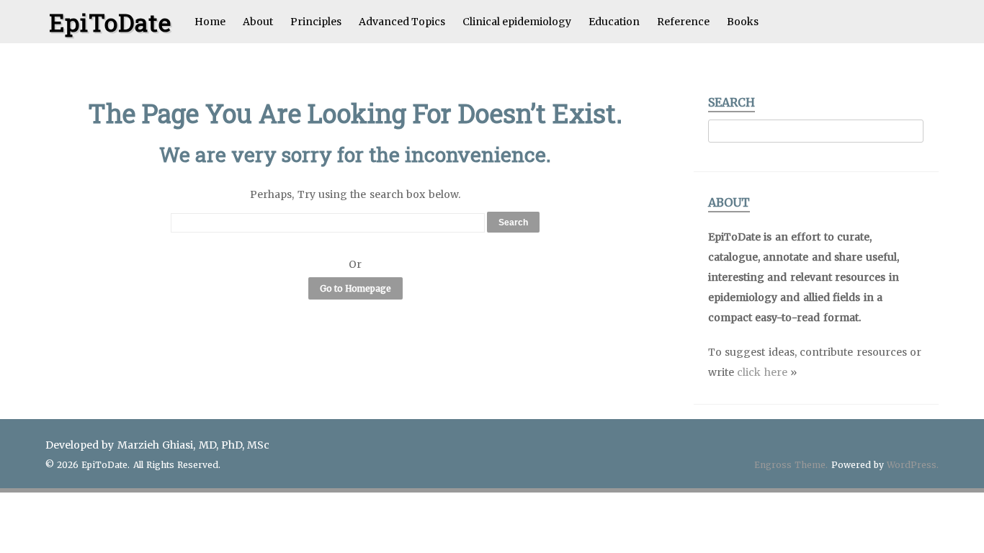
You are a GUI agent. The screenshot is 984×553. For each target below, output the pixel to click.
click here (762, 372)
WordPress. (913, 464)
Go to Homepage (355, 288)
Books (743, 21)
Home (209, 21)
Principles (315, 21)
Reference (683, 21)
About (258, 21)
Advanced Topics (402, 21)
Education (614, 21)
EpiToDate (110, 22)
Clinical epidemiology (516, 21)
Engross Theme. (791, 464)
